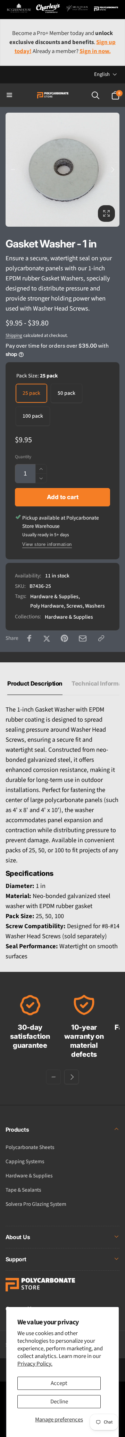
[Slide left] (13, 169)
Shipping (14, 335)
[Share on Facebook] (29, 638)
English (102, 74)
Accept (59, 1383)
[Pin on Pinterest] (64, 638)
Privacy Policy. (34, 1364)
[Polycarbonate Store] (40, 1290)
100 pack (33, 416)
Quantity (23, 456)
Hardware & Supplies (54, 596)
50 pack (66, 393)
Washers (95, 606)
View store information (47, 544)
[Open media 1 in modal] (63, 170)
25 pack (31, 393)
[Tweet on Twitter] (46, 638)
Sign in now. (95, 51)
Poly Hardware (47, 606)
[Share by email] (82, 638)
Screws (74, 606)
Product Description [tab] (34, 683)
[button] (10, 95)
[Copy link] (101, 638)
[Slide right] (112, 169)
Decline (59, 1401)
